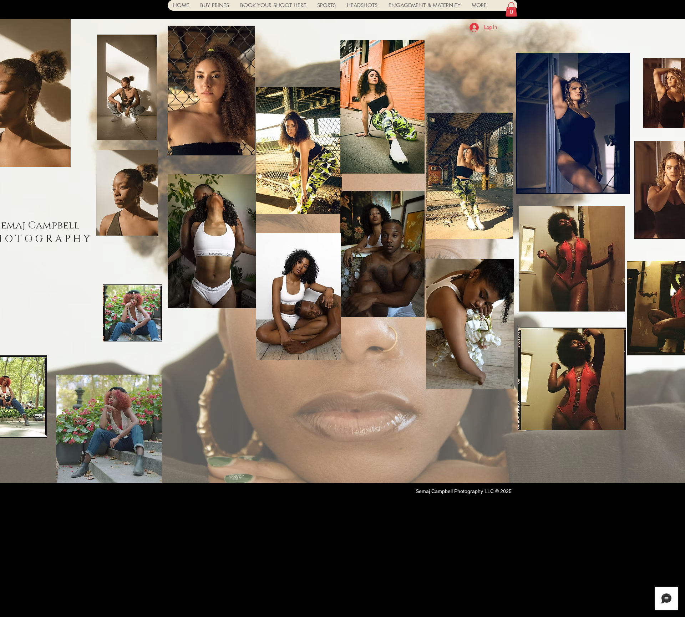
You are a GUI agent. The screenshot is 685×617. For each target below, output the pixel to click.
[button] (511, 9)
